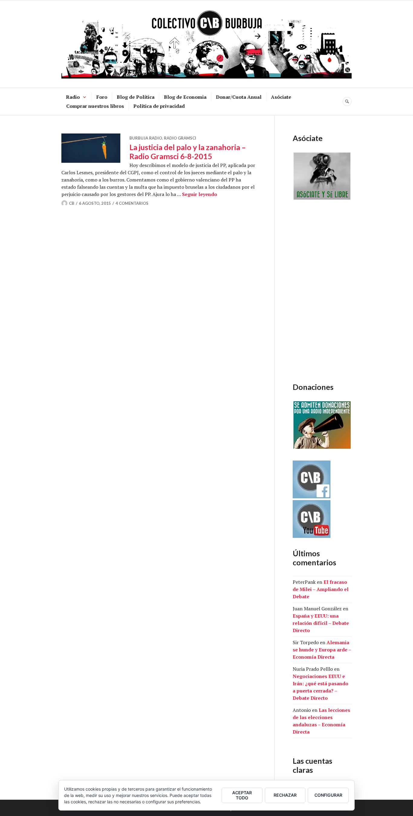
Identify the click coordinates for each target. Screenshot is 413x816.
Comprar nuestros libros (95, 106)
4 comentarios (131, 203)
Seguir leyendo (199, 194)
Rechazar (285, 795)
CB (71, 203)
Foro (101, 97)
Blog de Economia (185, 97)
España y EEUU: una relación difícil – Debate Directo (321, 623)
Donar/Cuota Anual (239, 97)
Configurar (328, 795)
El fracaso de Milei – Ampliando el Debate (321, 589)
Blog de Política (135, 97)
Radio (73, 97)
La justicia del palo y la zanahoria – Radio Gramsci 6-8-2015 (187, 152)
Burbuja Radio (145, 138)
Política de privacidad (159, 106)
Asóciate (281, 97)
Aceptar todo (242, 795)
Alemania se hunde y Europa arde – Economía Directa (322, 649)
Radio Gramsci (180, 138)
